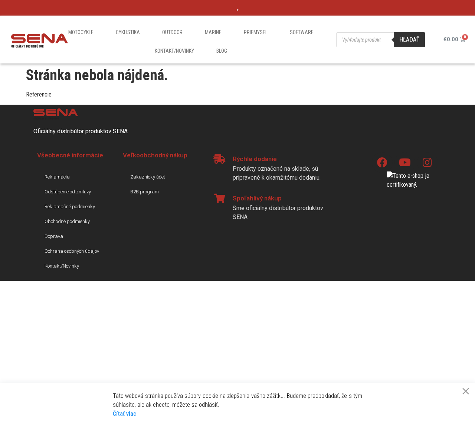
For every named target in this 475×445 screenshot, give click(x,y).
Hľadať (409, 39)
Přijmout (132, 430)
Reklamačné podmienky (70, 206)
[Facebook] (382, 162)
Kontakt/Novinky (174, 51)
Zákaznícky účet (147, 177)
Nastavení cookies (338, 430)
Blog (221, 51)
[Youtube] (404, 162)
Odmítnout (170, 430)
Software (302, 32)
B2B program (144, 191)
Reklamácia (57, 177)
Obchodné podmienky (67, 221)
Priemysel (256, 32)
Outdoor (172, 32)
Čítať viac (124, 413)
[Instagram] (427, 162)
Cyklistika (128, 32)
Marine (213, 32)
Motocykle (81, 32)
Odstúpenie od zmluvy (68, 191)
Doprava (54, 236)
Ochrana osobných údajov (72, 251)
